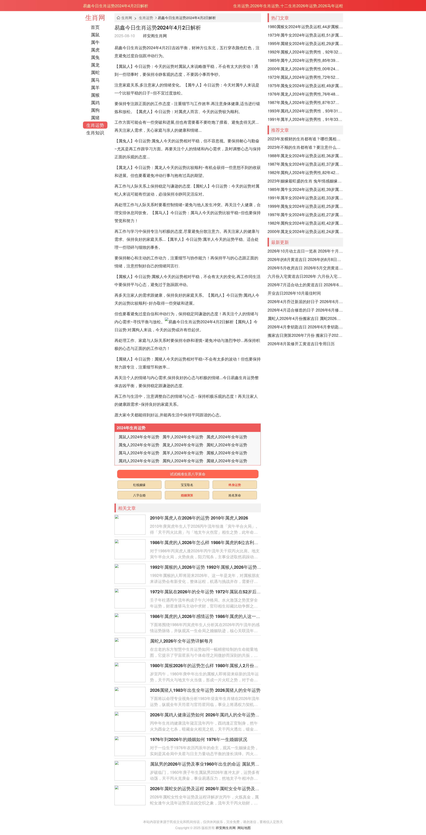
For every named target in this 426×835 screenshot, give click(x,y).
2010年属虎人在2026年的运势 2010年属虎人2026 (199, 517)
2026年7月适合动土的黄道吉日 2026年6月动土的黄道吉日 (305, 284)
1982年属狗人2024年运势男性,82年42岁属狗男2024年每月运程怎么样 (305, 172)
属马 (95, 79)
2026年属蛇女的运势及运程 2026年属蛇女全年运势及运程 (207, 788)
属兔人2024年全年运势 (138, 444)
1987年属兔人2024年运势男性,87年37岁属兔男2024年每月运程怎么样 (305, 102)
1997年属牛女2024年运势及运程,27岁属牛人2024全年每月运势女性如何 (305, 214)
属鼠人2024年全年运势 (138, 436)
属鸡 (95, 102)
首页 (95, 27)
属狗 (95, 110)
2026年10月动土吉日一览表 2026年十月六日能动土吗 (305, 251)
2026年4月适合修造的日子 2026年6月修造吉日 (305, 310)
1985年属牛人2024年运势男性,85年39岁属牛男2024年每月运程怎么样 (305, 60)
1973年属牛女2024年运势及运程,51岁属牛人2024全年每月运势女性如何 (305, 35)
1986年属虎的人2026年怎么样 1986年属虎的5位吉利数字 (206, 542)
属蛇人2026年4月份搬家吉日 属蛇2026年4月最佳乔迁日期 (305, 318)
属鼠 (95, 34)
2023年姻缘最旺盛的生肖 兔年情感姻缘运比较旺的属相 (305, 181)
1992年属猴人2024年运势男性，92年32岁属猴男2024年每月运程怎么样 (305, 52)
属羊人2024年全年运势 (182, 452)
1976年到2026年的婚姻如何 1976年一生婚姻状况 (198, 739)
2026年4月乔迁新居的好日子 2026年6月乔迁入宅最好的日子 (305, 301)
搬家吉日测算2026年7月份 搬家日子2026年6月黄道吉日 (305, 335)
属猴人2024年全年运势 (226, 452)
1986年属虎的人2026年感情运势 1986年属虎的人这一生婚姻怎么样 (216, 616)
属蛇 (95, 72)
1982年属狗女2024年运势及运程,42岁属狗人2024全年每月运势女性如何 (305, 223)
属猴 (95, 95)
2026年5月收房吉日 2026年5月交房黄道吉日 (305, 267)
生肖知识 (95, 132)
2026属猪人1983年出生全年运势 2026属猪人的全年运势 (205, 690)
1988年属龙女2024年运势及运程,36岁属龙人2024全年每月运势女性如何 (305, 155)
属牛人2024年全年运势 (182, 436)
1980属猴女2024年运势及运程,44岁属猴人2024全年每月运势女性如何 (305, 26)
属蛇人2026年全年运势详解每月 (181, 640)
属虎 (95, 49)
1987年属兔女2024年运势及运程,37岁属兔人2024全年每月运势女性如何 (305, 164)
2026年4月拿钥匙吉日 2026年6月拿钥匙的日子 (305, 326)
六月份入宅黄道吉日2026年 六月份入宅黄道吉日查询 (305, 276)
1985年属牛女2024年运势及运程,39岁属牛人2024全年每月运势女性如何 (305, 189)
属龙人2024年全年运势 (182, 444)
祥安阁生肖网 (155, 35)
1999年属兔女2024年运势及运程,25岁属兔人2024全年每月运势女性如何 (305, 206)
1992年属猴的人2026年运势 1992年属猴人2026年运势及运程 (210, 567)
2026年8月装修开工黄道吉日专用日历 (301, 343)
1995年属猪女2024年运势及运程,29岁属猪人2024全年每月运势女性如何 (305, 43)
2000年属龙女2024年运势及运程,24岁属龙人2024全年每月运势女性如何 (305, 231)
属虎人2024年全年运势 (226, 436)
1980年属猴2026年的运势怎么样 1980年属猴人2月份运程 (206, 665)
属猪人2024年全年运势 (226, 460)
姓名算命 (235, 495)
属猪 (95, 117)
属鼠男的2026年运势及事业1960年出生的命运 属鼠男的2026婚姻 (214, 764)
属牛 (95, 42)
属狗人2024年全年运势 (182, 460)
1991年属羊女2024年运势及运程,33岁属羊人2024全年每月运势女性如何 (305, 197)
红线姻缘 (139, 484)
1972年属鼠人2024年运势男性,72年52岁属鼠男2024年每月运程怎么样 (305, 77)
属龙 (95, 64)
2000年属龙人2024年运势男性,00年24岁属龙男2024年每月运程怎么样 (305, 68)
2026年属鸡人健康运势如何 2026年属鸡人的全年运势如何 (207, 714)
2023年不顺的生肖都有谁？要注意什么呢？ (305, 147)
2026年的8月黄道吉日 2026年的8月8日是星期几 (305, 259)
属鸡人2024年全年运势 (138, 460)
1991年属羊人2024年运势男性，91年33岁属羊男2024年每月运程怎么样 (305, 119)
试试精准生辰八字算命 (187, 473)
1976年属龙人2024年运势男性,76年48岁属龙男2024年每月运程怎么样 (305, 94)
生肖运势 (95, 125)
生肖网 (95, 17)
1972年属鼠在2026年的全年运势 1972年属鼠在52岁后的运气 (210, 591)
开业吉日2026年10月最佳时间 (294, 293)
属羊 (95, 87)
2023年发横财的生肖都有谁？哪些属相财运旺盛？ (305, 138)
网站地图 (244, 827)
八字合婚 (139, 495)
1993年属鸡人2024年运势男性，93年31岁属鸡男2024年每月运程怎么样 (305, 111)
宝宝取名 (187, 484)
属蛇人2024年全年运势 (226, 444)
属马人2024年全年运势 (138, 452)
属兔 (95, 57)
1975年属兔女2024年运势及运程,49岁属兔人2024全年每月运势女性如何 (305, 85)
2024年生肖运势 (131, 428)
